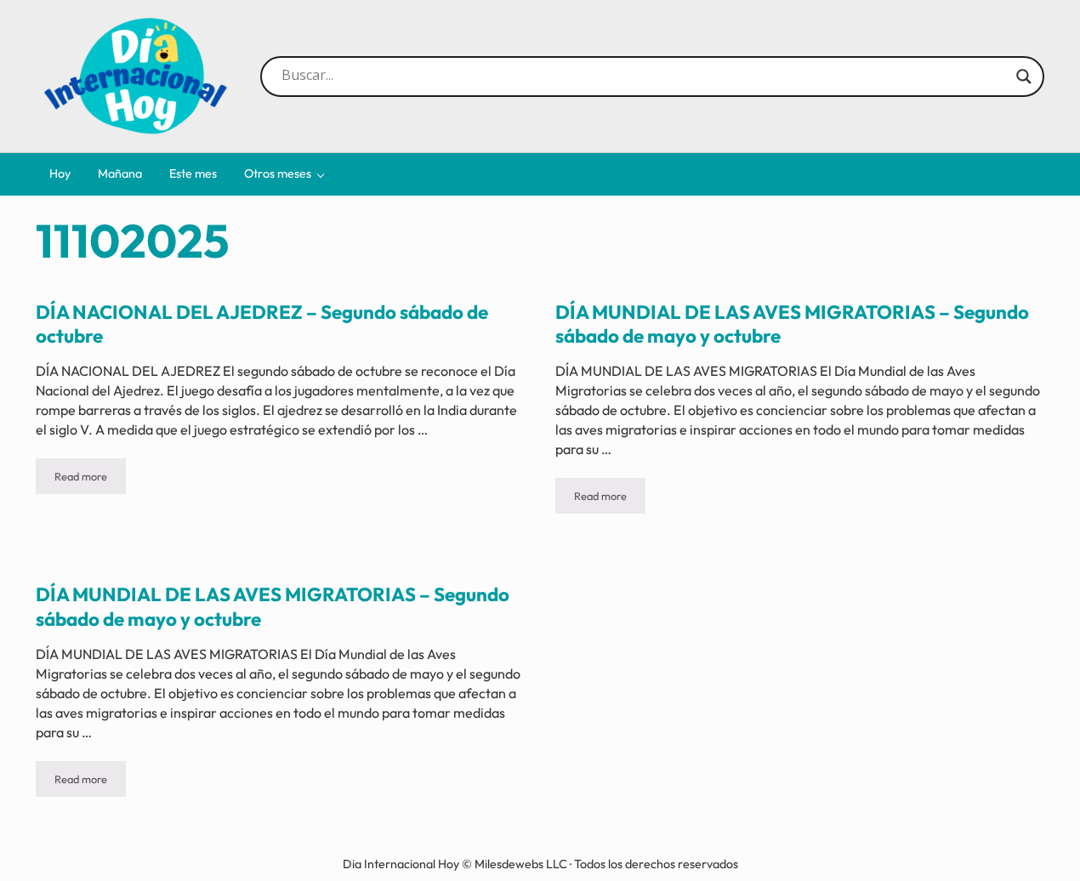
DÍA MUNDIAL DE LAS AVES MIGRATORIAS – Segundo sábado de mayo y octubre (792, 324)
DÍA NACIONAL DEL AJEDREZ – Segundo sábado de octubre (262, 324)
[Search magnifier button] (1024, 76)
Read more (90, 479)
